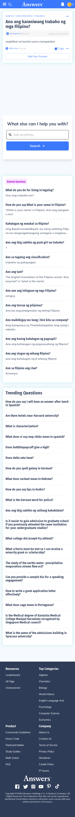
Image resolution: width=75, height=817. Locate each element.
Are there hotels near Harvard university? (32, 416)
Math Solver (12, 757)
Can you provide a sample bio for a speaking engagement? (35, 578)
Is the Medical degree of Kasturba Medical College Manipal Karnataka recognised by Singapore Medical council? (33, 619)
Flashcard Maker (15, 745)
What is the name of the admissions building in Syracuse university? (36, 634)
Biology (43, 687)
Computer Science (49, 713)
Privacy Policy (46, 751)
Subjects (10, 16)
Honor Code (12, 738)
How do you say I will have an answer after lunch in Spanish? (37, 403)
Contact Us (45, 738)
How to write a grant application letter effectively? (31, 592)
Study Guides (13, 751)
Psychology (45, 707)
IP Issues (44, 770)
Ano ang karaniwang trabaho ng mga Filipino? (36, 24)
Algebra (43, 675)
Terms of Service (48, 745)
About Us (44, 732)
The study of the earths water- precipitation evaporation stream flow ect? (34, 564)
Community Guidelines (18, 732)
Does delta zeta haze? (20, 458)
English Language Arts (51, 700)
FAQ (8, 764)
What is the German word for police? (29, 500)
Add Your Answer (37, 56)
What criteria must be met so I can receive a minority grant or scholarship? (34, 550)
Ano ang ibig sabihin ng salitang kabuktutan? (35, 510)
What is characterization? (22, 426)
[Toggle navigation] (4, 4)
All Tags (10, 681)
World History (46, 694)
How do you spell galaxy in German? (29, 468)
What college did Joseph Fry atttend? (29, 538)
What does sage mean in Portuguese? (30, 605)
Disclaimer (44, 757)
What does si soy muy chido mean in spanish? (35, 437)
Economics (45, 719)
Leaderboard (13, 675)
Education (40, 16)
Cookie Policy (46, 764)
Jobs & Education (24, 16)
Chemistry (44, 681)
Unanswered (13, 687)
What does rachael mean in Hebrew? (29, 479)
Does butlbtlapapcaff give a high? (27, 447)
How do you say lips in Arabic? (25, 489)
